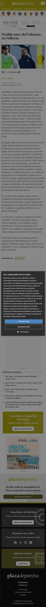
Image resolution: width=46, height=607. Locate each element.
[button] (23, 332)
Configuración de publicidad (21, 311)
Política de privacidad (18, 316)
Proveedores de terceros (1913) (14, 296)
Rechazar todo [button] (24, 327)
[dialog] (23, 303)
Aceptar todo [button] (23, 321)
